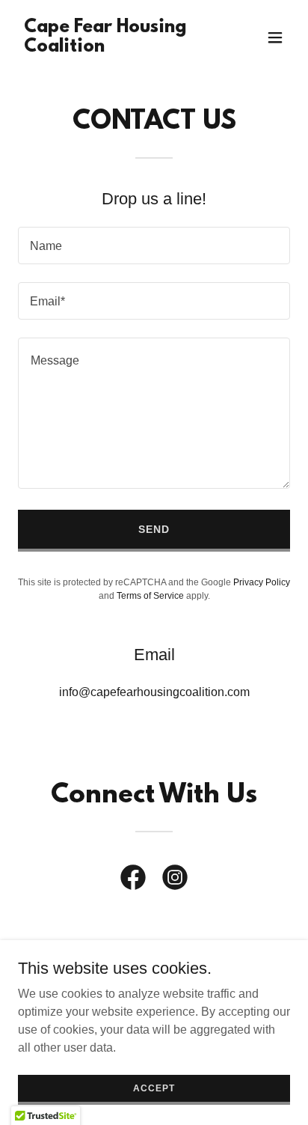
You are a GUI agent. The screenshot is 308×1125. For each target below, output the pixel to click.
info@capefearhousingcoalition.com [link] (154, 692)
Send (154, 529)
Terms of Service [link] (150, 596)
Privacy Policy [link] (261, 582)
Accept (153, 1087)
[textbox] (154, 245)
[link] (113, 47)
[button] (275, 37)
